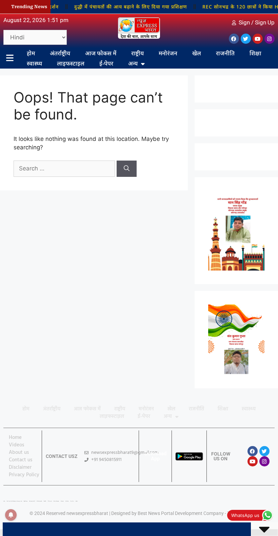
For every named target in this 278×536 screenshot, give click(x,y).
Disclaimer (20, 467)
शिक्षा (255, 53)
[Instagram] (269, 39)
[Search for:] (65, 168)
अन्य (133, 63)
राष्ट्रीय (137, 53)
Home (15, 437)
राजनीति (225, 53)
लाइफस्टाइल (70, 63)
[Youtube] (258, 39)
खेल (196, 53)
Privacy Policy (24, 475)
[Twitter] (246, 39)
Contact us (20, 460)
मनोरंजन (168, 53)
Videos (16, 445)
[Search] (127, 169)
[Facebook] (234, 39)
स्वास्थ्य (34, 63)
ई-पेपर (106, 63)
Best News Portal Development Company (181, 513)
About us (19, 452)
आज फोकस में (100, 53)
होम (31, 53)
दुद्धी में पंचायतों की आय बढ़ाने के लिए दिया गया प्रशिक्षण (125, 6)
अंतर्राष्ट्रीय (60, 53)
